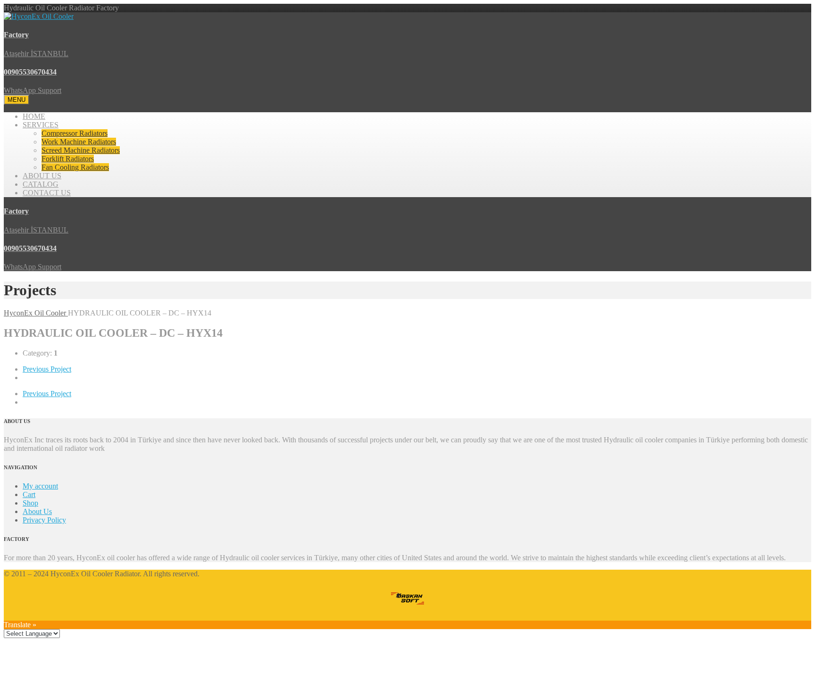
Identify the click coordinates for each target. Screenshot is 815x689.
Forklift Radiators (68, 159)
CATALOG (40, 184)
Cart (29, 494)
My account (40, 486)
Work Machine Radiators (79, 142)
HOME (34, 116)
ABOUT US (42, 176)
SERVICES (40, 125)
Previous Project (47, 369)
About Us (37, 511)
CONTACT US (47, 193)
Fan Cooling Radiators (75, 167)
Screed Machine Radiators (81, 150)
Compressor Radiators (75, 133)
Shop (30, 503)
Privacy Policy (44, 520)
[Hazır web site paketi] (407, 599)
